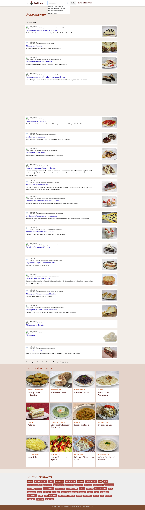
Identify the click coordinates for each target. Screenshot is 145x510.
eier (105, 481)
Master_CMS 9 (81, 506)
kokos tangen (31, 492)
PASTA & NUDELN (79, 390)
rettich (40, 495)
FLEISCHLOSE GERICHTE (35, 390)
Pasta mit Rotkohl (81, 392)
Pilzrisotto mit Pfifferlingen (103, 393)
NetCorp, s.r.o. (65, 506)
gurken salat (108, 485)
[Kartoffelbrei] (37, 444)
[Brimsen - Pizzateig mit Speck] (84, 444)
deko (100, 481)
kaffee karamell (60, 488)
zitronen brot (49, 499)
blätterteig (80, 481)
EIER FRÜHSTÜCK (103, 422)
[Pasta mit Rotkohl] (84, 379)
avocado (30, 481)
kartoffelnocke (100, 488)
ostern (89, 492)
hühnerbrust (48, 488)
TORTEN (30, 422)
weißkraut (108, 495)
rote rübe (52, 495)
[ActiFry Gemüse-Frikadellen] (37, 379)
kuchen (39, 492)
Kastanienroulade (58, 392)
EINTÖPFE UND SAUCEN (58, 422)
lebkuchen (55, 492)
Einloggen (90, 506)
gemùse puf (68, 485)
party (96, 492)
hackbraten (31, 488)
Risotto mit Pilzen (81, 425)
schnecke (79, 495)
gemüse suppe (78, 485)
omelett (82, 492)
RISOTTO (100, 390)
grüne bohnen (98, 485)
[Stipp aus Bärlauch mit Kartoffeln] (61, 411)
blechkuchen (70, 481)
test (102, 495)
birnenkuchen (59, 481)
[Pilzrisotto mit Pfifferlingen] (107, 379)
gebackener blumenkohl (34, 485)
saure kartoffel (63, 495)
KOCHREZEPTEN (85, 3)
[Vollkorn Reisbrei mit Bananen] (107, 444)
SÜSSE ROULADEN (56, 390)
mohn (63, 492)
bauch (51, 481)
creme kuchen (91, 481)
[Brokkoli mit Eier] (107, 411)
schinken (71, 495)
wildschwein (31, 499)
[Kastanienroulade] (61, 379)
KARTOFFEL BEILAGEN (35, 454)
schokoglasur (87, 495)
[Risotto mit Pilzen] (84, 411)
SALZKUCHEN (78, 454)
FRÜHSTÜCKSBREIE (103, 454)
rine (46, 495)
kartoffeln (90, 488)
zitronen (40, 499)
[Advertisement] (72, 101)
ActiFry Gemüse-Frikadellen (35, 393)
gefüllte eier (58, 485)
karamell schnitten (72, 488)
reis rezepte (32, 495)
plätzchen (104, 492)
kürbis (46, 492)
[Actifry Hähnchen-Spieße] (61, 444)
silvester (96, 495)
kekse (110, 488)
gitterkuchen (88, 485)
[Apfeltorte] (37, 411)
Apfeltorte (32, 425)
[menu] (27, 3)
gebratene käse (47, 485)
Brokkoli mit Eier (105, 425)
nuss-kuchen (72, 492)
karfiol (82, 488)
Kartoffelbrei (33, 457)
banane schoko (40, 481)
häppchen (38, 488)
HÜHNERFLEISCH (56, 454)
